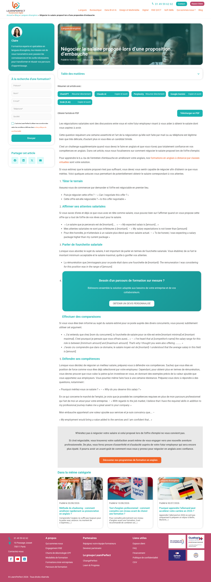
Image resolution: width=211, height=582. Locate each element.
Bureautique (95, 10)
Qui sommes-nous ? (186, 10)
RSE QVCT (156, 10)
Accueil (10, 15)
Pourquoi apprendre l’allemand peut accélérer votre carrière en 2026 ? (177, 509)
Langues (82, 10)
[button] (14, 160)
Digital (145, 10)
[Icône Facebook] (10, 559)
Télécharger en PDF (190, 113)
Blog (200, 10)
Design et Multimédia (129, 10)
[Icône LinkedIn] (24, 559)
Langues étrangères (29, 15)
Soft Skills (169, 10)
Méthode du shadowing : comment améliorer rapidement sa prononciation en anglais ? (79, 511)
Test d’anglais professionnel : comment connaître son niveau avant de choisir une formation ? (129, 511)
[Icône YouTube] (17, 559)
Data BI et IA (110, 10)
